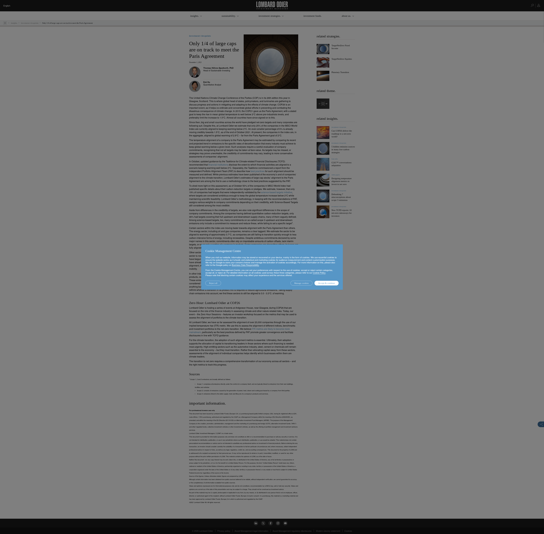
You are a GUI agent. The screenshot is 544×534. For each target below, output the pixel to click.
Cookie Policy (319, 272)
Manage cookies (301, 283)
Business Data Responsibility (245, 264)
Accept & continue (326, 283)
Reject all (213, 283)
